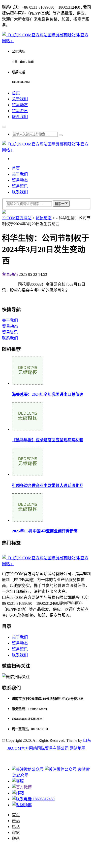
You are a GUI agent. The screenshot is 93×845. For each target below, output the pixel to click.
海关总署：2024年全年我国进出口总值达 (47, 394)
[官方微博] (22, 787)
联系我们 (20, 117)
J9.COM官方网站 (16, 218)
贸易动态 (20, 105)
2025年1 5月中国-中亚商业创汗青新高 (45, 531)
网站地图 (78, 748)
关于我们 (20, 99)
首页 (16, 93)
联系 (16, 838)
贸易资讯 (20, 111)
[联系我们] (18, 781)
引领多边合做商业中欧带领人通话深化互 (47, 485)
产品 (16, 821)
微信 (16, 832)
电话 (16, 827)
